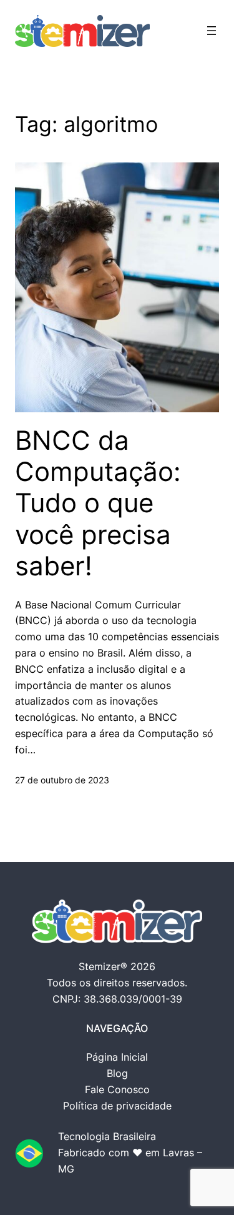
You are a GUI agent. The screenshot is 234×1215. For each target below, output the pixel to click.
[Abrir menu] (211, 30)
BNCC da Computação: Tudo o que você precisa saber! (98, 503)
